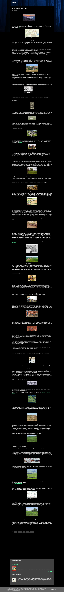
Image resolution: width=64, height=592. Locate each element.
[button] (51, 8)
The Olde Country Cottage (17, 562)
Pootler (14, 2)
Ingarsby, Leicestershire (18, 483)
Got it (56, 589)
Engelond (20, 142)
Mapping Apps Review (16, 574)
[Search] (53, 2)
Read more (50, 571)
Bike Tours (20, 27)
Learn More (51, 589)
